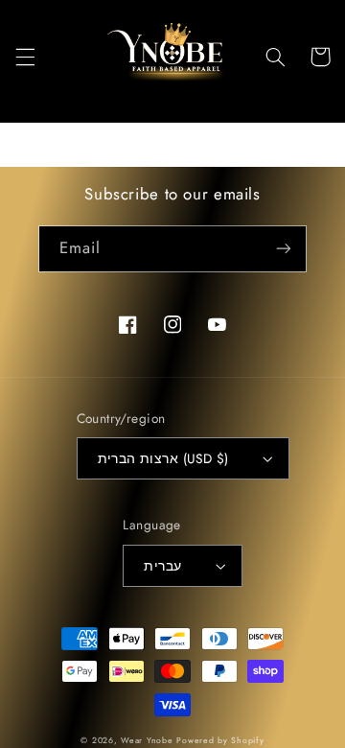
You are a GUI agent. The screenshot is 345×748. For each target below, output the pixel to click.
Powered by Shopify (220, 740)
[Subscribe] (284, 248)
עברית (162, 565)
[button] (25, 57)
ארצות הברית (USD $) (163, 458)
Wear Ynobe (146, 740)
